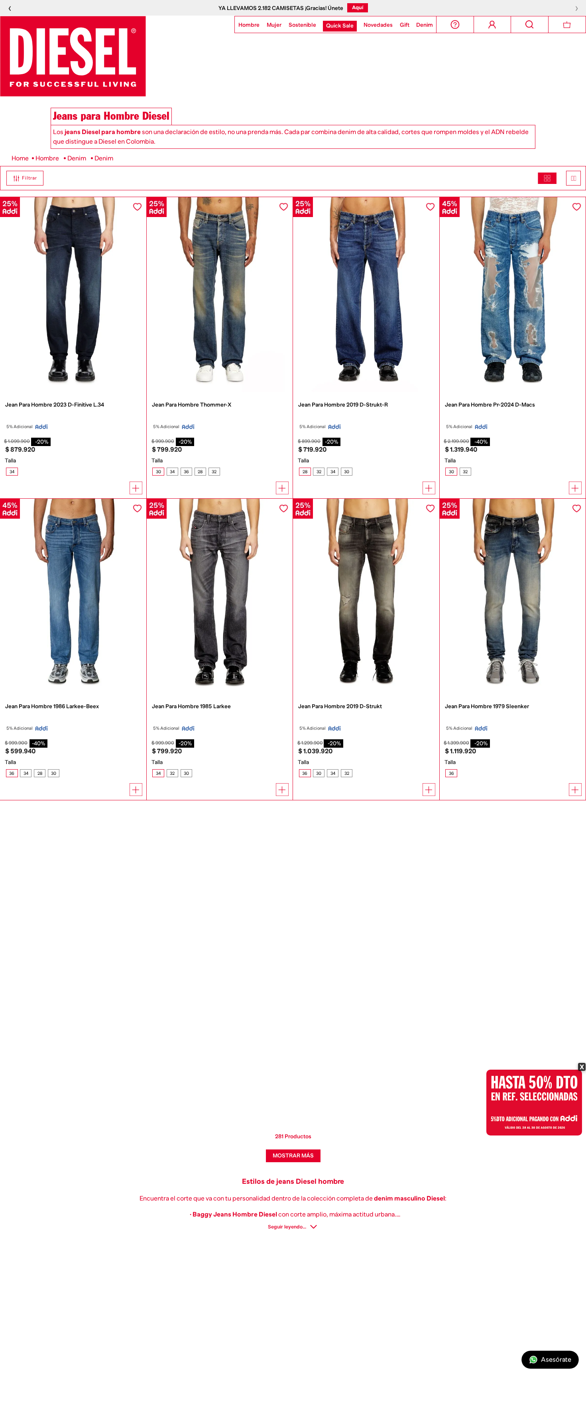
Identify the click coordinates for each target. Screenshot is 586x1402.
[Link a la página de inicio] (20, 158)
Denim (76, 158)
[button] (21, 178)
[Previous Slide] (4, 295)
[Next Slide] (142, 295)
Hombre (47, 158)
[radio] (547, 178)
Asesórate (556, 1359)
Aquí (357, 7)
